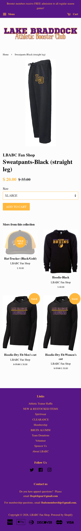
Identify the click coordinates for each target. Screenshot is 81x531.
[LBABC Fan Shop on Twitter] (32, 470)
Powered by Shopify (62, 515)
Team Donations (40, 435)
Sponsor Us (40, 446)
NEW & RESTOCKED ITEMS (40, 409)
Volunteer (40, 440)
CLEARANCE (40, 419)
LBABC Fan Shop (40, 515)
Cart (75, 14)
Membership (40, 425)
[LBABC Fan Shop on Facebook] (40, 470)
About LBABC (40, 451)
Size (5, 188)
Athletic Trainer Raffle (40, 403)
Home (6, 54)
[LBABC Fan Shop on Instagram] (49, 470)
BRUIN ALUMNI (40, 430)
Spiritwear (40, 414)
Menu (11, 14)
